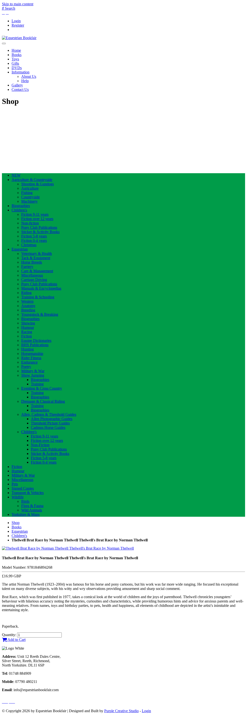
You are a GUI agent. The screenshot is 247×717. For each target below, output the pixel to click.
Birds (25, 501)
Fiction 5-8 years (34, 236)
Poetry (26, 367)
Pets (15, 484)
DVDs (17, 68)
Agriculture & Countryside (32, 180)
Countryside (30, 197)
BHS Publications (34, 345)
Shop (16, 523)
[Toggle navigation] (4, 43)
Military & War (32, 371)
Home (16, 50)
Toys (15, 59)
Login (16, 21)
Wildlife (18, 497)
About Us (28, 76)
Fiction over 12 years (37, 219)
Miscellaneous (32, 275)
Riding (26, 293)
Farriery (27, 267)
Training (37, 384)
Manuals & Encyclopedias (41, 288)
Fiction (26, 336)
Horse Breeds (31, 262)
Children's (19, 210)
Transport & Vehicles (28, 493)
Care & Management (37, 271)
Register (18, 25)
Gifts (15, 63)
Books (16, 55)
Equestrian (20, 249)
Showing (28, 323)
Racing (26, 332)
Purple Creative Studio (121, 711)
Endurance (29, 362)
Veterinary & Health (36, 253)
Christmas (28, 245)
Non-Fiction (40, 445)
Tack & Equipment (35, 258)
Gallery (17, 85)
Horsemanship (32, 353)
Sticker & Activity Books (40, 232)
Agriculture (30, 188)
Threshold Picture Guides (50, 423)
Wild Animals (31, 510)
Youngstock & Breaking (39, 314)
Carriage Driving (34, 280)
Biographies (21, 206)
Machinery (29, 201)
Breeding (28, 310)
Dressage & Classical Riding (43, 401)
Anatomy (28, 306)
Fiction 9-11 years (34, 214)
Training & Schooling (37, 297)
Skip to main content (17, 4)
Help (25, 81)
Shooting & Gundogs (37, 184)
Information (20, 72)
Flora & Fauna (32, 506)
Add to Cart (16, 640)
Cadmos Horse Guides (48, 427)
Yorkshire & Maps (26, 514)
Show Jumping (32, 375)
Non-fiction (30, 223)
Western (27, 301)
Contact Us (20, 89)
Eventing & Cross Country (41, 388)
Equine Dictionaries (36, 340)
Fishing (27, 193)
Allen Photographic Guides (51, 419)
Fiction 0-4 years (34, 240)
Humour (27, 327)
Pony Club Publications (39, 227)
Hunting (27, 349)
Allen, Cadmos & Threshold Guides (48, 414)
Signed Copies (23, 488)
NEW (16, 175)
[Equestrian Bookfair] (19, 38)
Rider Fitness (31, 358)
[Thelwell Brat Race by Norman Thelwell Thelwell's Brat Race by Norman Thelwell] (68, 548)
